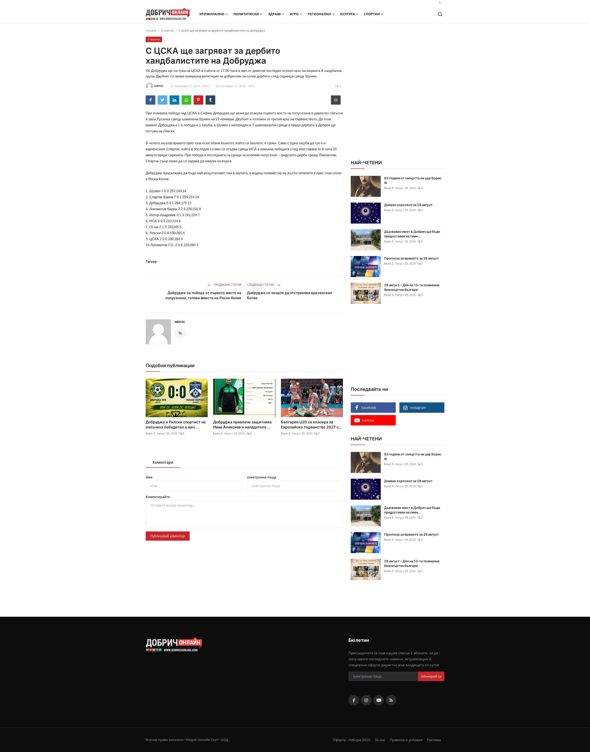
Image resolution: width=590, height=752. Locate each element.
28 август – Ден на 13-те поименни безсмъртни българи (411, 287)
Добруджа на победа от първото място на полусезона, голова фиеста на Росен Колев (203, 295)
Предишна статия (227, 285)
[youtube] (378, 700)
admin (180, 321)
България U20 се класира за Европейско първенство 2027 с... (311, 424)
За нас (380, 739)
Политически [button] (246, 14)
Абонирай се (431, 676)
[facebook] (353, 700)
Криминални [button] (211, 14)
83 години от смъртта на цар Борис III (412, 180)
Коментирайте (158, 497)
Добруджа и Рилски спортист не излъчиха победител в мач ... (176, 424)
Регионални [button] (319, 14)
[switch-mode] (440, 2)
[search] (440, 14)
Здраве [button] (274, 14)
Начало (151, 30)
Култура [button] (347, 14)
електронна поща (261, 477)
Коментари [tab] (163, 462)
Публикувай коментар (167, 536)
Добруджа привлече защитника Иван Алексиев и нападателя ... (242, 424)
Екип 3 (150, 433)
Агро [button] (294, 14)
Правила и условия (406, 739)
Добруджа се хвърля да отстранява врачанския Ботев (289, 295)
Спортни (167, 30)
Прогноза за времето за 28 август (411, 258)
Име (149, 477)
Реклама (434, 739)
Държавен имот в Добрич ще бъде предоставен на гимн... (412, 234)
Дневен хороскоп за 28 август (408, 205)
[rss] (391, 700)
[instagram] (366, 700)
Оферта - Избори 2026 (351, 739)
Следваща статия (261, 285)
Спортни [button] (372, 14)
